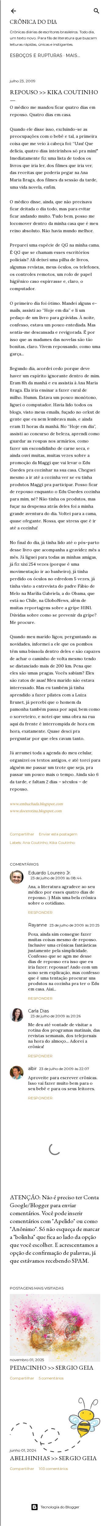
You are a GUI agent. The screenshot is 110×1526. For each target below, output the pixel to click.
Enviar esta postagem (58, 834)
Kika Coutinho (62, 842)
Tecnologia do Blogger (60, 1507)
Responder (40, 912)
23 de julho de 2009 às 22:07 (64, 1068)
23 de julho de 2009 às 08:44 (56, 878)
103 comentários (53, 1468)
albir (32, 1068)
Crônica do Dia (33, 21)
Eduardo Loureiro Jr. (49, 873)
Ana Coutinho (35, 842)
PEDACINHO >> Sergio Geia (52, 1367)
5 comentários (51, 1378)
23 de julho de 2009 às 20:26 (56, 1016)
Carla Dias (38, 1011)
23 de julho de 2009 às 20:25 (74, 925)
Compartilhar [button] (22, 834)
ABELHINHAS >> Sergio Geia (53, 1458)
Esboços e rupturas (36, 55)
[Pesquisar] (96, 10)
